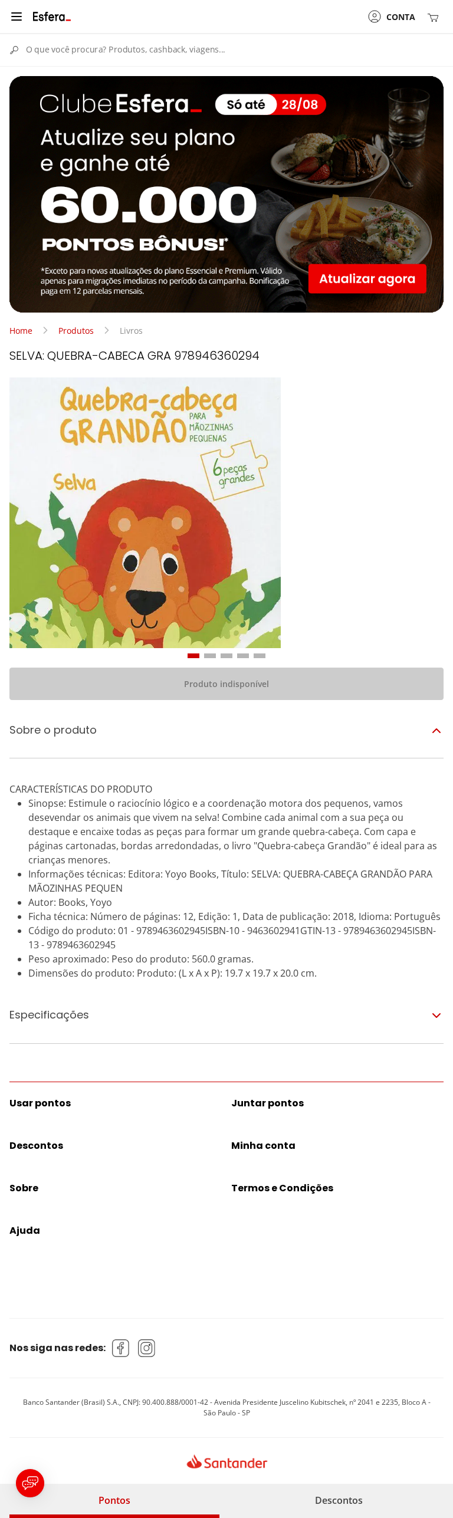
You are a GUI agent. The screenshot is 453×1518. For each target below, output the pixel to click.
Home (20, 330)
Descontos (339, 1500)
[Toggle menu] (16, 16)
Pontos (114, 1500)
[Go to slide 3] (226, 655)
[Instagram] (146, 1348)
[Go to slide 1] (193, 655)
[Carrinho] (435, 16)
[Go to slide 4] (243, 655)
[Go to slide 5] (259, 655)
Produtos (76, 330)
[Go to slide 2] (210, 655)
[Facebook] (121, 1348)
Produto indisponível (226, 683)
